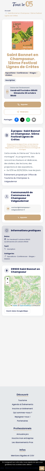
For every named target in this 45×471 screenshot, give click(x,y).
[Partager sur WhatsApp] (28, 120)
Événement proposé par (16, 174)
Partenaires (22, 421)
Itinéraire (24, 112)
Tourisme (22, 400)
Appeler (24, 104)
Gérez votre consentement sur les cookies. (22, 468)
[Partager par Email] (34, 120)
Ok (42, 468)
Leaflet (14, 305)
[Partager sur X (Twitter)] (22, 120)
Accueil (7, 11)
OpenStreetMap (25, 305)
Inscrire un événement (22, 408)
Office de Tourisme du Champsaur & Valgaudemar (20, 178)
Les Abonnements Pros (22, 442)
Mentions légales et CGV (22, 455)
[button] (7, 279)
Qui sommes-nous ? (22, 412)
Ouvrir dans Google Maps (17, 311)
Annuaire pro (23, 434)
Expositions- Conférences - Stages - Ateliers (21, 74)
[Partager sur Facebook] (16, 120)
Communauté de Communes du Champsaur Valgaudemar (22, 197)
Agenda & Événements (22, 404)
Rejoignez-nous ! (22, 417)
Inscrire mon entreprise (22, 438)
